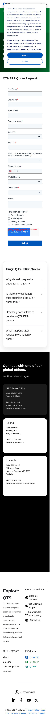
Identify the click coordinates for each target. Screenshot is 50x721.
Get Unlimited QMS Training (34, 614)
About (6, 657)
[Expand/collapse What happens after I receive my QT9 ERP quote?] (41, 331)
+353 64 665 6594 (15, 440)
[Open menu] (46, 4)
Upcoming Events (11, 666)
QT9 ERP (34, 662)
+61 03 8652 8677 (15, 480)
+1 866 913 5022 (16, 405)
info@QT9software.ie (17, 443)
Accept (25, 55)
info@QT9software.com (17, 408)
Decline (25, 62)
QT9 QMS (34, 657)
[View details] (14, 700)
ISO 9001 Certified (18, 713)
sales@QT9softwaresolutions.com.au (22, 483)
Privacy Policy (33, 710)
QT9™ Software (18, 710)
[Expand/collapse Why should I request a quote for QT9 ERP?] (41, 279)
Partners (7, 671)
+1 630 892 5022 (14, 402)
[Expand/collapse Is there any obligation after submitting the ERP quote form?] (41, 294)
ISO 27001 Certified (36, 713)
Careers (7, 662)
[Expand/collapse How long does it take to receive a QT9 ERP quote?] (41, 312)
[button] (25, 399)
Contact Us (34, 620)
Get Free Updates (33, 598)
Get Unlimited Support (35, 606)
